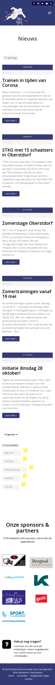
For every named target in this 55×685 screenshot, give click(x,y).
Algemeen (12, 452)
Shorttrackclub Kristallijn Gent (24, 669)
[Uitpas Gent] (13, 597)
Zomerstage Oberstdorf (27, 223)
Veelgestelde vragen (39, 675)
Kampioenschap (15, 469)
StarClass (12, 461)
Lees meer (10, 120)
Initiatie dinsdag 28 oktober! (22, 370)
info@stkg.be (20, 649)
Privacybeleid (36, 672)
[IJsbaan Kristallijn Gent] (41, 580)
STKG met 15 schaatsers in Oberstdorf (27, 152)
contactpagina (20, 655)
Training (11, 486)
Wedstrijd (12, 478)
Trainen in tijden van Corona (24, 82)
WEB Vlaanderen (21, 672)
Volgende (9, 434)
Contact (28, 679)
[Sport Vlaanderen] (13, 615)
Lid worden (22, 675)
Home (11, 675)
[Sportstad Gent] (41, 599)
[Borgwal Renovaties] (41, 562)
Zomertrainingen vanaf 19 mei (26, 293)
